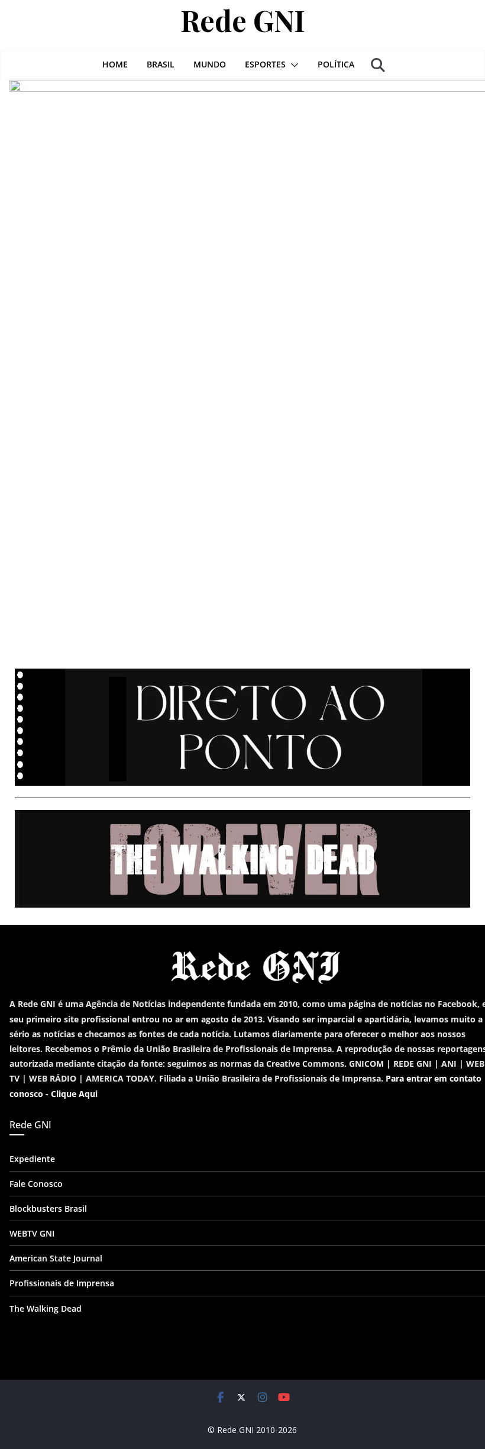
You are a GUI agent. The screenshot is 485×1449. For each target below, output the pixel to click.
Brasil (160, 64)
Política (336, 64)
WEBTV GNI (31, 1233)
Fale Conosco (36, 1183)
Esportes (265, 64)
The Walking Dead (45, 1308)
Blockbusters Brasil (48, 1208)
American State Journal (55, 1258)
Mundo (209, 64)
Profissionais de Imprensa (61, 1283)
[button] (292, 65)
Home (115, 64)
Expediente (32, 1158)
